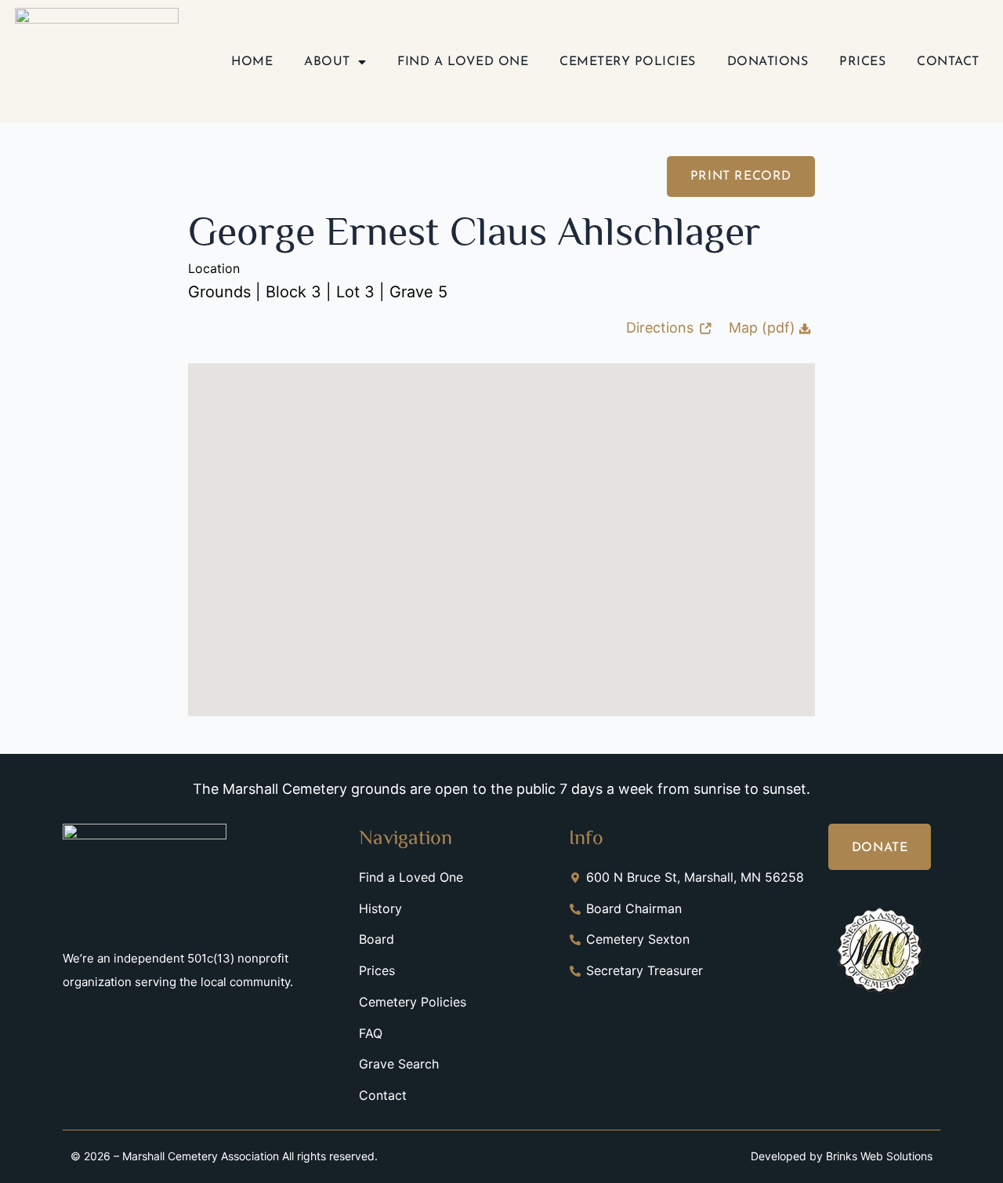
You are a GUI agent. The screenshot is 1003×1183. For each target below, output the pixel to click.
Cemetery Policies (627, 62)
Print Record (740, 176)
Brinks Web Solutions (879, 1156)
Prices (862, 62)
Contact (948, 62)
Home (252, 62)
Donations (768, 62)
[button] (501, 527)
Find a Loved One (462, 62)
